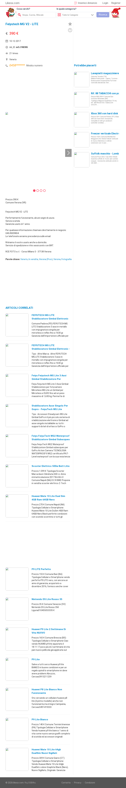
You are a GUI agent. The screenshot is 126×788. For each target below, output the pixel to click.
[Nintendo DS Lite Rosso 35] (17, 609)
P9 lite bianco (40, 719)
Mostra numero (34, 65)
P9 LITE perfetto (41, 569)
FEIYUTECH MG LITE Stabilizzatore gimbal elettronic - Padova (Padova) (51, 349)
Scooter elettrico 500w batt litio (51, 466)
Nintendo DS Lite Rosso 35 (47, 599)
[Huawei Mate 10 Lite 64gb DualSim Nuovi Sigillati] (17, 759)
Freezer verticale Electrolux (107, 133)
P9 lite (36, 659)
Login (105, 3)
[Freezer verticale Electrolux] (81, 139)
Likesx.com (13, 3)
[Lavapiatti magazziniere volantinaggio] (81, 79)
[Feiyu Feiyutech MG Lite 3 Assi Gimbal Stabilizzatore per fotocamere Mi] (17, 385)
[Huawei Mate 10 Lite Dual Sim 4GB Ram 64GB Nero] (17, 506)
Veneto (24, 259)
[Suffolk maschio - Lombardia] (81, 159)
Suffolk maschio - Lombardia (108, 153)
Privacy (77, 782)
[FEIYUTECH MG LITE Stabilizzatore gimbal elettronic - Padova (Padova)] (17, 355)
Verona (57, 259)
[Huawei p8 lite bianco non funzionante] (17, 699)
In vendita (33, 259)
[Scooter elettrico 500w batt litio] (17, 476)
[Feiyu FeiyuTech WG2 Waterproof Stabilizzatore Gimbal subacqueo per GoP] (17, 445)
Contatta (66, 782)
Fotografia (66, 259)
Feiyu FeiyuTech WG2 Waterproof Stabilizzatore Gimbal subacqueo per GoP (51, 439)
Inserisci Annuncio (87, 3)
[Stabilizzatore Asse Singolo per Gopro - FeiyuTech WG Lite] (17, 415)
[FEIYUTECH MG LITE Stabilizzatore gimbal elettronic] (17, 325)
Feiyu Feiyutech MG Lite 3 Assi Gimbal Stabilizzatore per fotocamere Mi (49, 379)
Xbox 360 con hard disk (104, 113)
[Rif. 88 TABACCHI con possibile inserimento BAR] (81, 99)
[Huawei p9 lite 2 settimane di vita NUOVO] (17, 639)
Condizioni (90, 782)
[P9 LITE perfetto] (17, 579)
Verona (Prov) (46, 259)
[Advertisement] (29, 89)
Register (115, 3)
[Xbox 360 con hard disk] (81, 119)
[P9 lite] (17, 669)
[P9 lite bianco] (17, 729)
